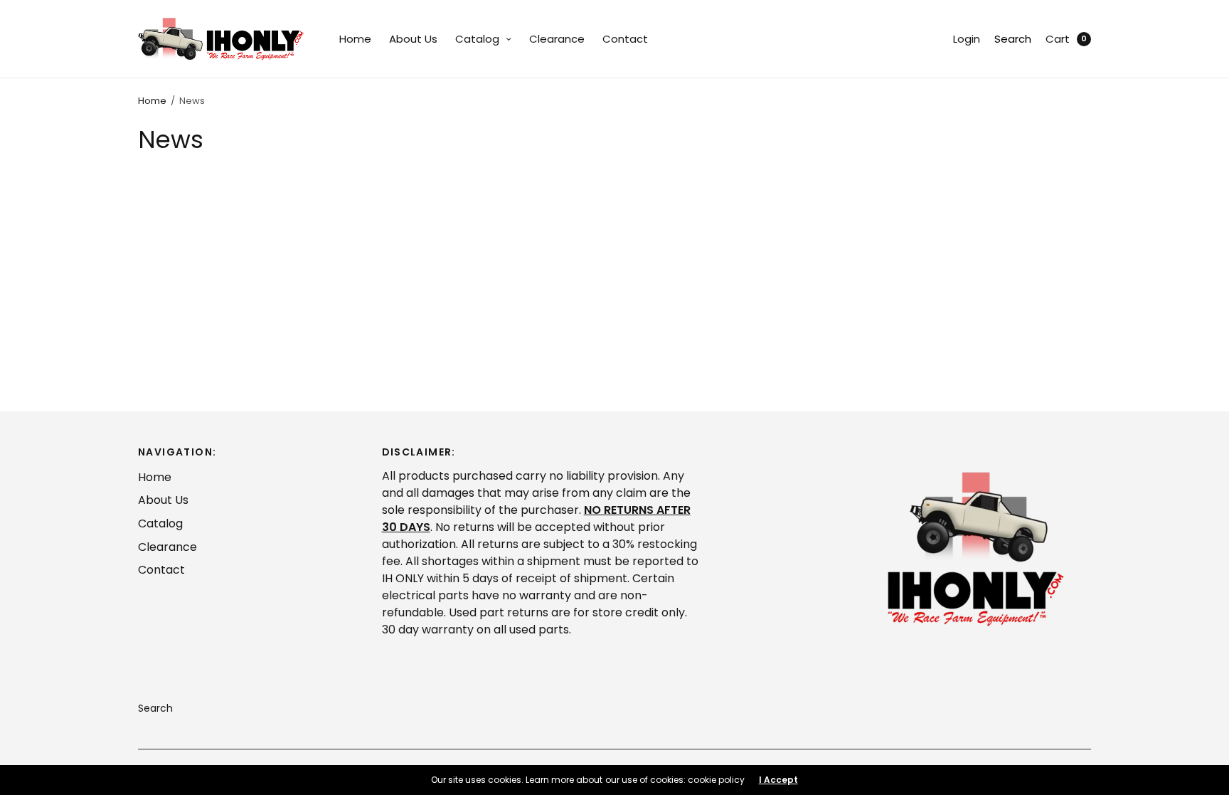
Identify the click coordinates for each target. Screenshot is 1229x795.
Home (355, 38)
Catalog (477, 38)
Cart (1058, 38)
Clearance (557, 38)
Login (966, 38)
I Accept (778, 780)
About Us (413, 38)
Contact (625, 38)
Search (1012, 38)
